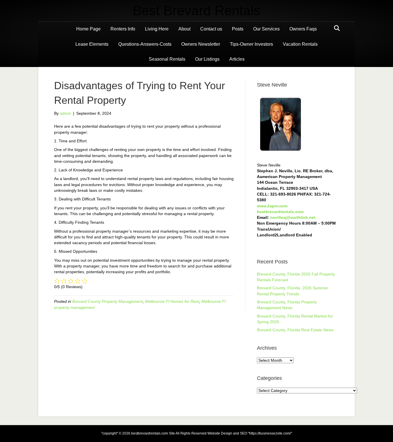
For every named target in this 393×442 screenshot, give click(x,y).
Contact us (211, 28)
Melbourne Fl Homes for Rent (172, 301)
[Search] (335, 28)
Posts (237, 28)
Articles (237, 59)
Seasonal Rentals (167, 59)
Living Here (157, 28)
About (184, 28)
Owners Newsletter (200, 44)
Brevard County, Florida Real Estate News (295, 330)
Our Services (266, 28)
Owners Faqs (303, 28)
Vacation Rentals (300, 44)
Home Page (88, 28)
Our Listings (207, 59)
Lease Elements (91, 44)
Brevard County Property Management (107, 301)
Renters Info (122, 28)
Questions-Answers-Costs (144, 44)
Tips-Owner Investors (251, 44)
